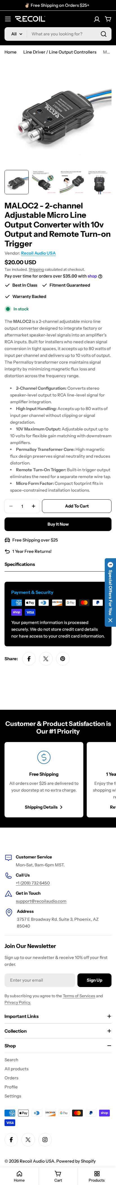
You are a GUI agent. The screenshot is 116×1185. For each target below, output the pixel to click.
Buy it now (58, 524)
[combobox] (58, 34)
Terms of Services (79, 995)
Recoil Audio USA (38, 253)
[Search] (103, 34)
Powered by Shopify (76, 1161)
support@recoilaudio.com (41, 901)
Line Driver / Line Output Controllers (59, 52)
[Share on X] (46, 659)
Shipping (36, 269)
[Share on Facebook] (29, 659)
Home (11, 52)
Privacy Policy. (18, 1002)
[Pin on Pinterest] (63, 659)
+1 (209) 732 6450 (33, 883)
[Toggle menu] (8, 19)
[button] (110, 592)
